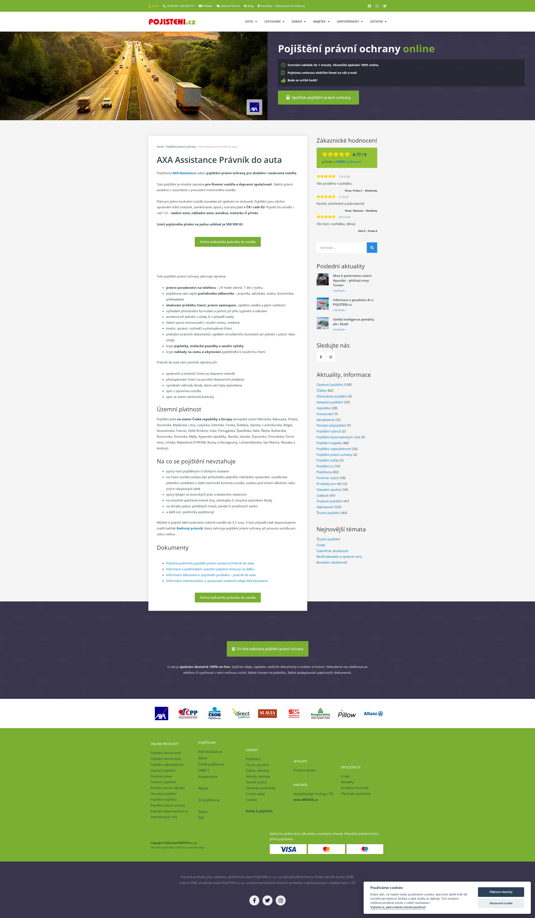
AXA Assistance (210, 751)
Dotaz (321, 545)
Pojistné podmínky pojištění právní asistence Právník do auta (210, 563)
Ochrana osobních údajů (190, 847)
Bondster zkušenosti (332, 562)
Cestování (272, 21)
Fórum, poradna (257, 765)
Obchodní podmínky (260, 788)
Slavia (202, 758)
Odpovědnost (348, 21)
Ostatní (376, 21)
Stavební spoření (329, 490)
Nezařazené (325, 420)
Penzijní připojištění (331, 425)
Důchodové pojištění (332, 396)
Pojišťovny (324, 472)
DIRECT (203, 770)
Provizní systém (304, 770)
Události (323, 495)
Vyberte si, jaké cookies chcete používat (397, 907)
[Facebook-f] (321, 357)
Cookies (251, 800)
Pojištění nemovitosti (165, 759)
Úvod (160, 146)
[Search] (372, 247)
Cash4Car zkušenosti (332, 551)
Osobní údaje (255, 794)
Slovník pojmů (256, 782)
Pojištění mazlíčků (163, 799)
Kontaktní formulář (354, 788)
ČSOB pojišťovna (211, 764)
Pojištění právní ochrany (181, 146)
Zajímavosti (325, 507)
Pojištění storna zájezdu (167, 788)
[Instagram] (377, 6)
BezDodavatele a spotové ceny (339, 557)
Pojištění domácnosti (165, 753)
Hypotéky (324, 408)
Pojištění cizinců (329, 431)
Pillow (202, 811)
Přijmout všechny (501, 892)
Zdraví (297, 21)
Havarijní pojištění (330, 402)
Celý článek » (339, 290)
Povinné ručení (328, 478)
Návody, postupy (258, 776)
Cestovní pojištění (330, 385)
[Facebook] (369, 6)
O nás (345, 776)
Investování (325, 414)
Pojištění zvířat (328, 460)
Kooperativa (207, 776)
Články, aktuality (257, 770)
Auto (249, 21)
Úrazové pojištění (330, 501)
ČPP (201, 818)
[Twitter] (385, 6)
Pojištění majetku (329, 443)
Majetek (319, 21)
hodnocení (349, 162)
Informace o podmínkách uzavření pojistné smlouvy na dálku (210, 569)
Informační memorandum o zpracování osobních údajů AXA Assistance (217, 581)
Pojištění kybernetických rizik (338, 437)
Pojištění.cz (325, 466)
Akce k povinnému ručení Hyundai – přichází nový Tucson (352, 280)
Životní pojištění (328, 513)
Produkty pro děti (329, 484)
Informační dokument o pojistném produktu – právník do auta (211, 575)
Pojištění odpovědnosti (334, 449)
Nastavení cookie (501, 903)
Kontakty (347, 782)
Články (322, 391)
